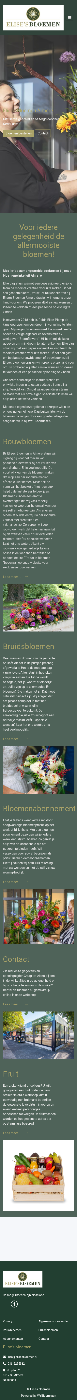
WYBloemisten (46, 1395)
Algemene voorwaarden (53, 1321)
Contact (43, 133)
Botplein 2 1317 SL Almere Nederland (13, 1375)
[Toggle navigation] (69, 18)
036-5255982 (16, 1363)
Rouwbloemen (12, 1330)
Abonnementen (13, 1338)
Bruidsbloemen (48, 1330)
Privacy (7, 1321)
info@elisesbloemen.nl (22, 1357)
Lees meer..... (12, 577)
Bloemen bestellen (19, 133)
